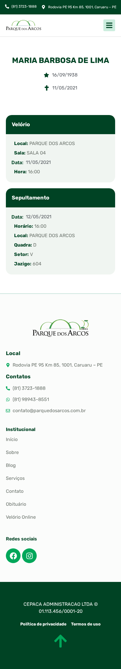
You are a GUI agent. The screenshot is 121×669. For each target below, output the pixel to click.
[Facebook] (13, 555)
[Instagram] (29, 555)
